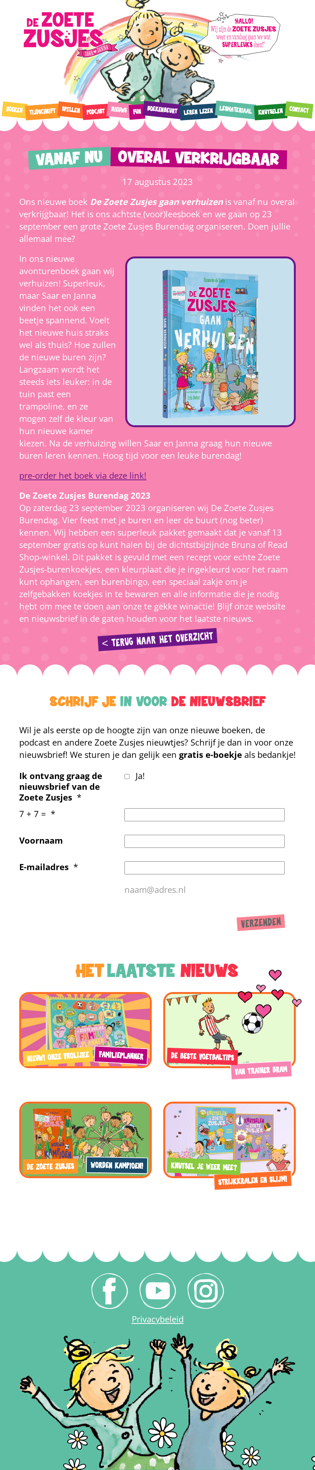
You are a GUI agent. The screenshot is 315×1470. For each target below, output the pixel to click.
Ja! (140, 775)
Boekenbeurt (162, 110)
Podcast (95, 111)
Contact (299, 109)
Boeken (14, 110)
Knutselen (271, 112)
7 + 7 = (32, 813)
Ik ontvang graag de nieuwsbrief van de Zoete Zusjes (60, 786)
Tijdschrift (42, 112)
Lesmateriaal (235, 110)
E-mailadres (44, 866)
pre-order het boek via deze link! (82, 475)
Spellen (70, 110)
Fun (137, 112)
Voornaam (41, 840)
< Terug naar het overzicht (158, 640)
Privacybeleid (158, 1319)
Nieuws (119, 110)
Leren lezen (199, 111)
